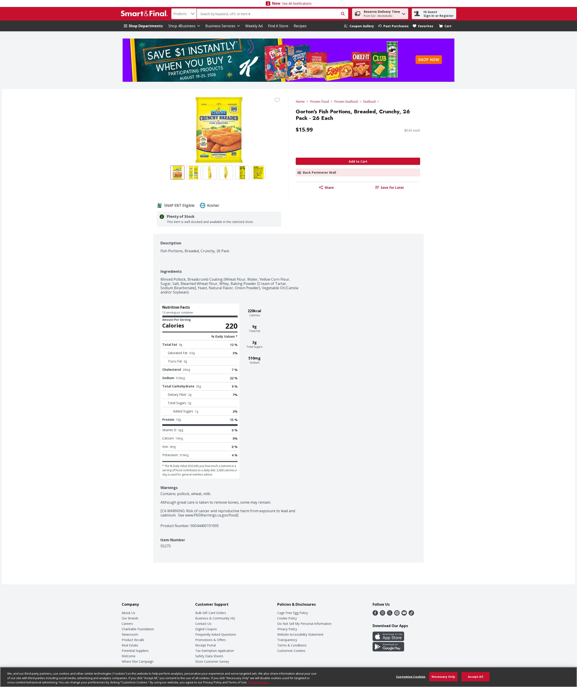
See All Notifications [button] (296, 3)
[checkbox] (277, 100)
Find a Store (278, 25)
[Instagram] (382, 614)
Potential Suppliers (135, 650)
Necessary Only (443, 676)
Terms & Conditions (292, 645)
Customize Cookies (291, 650)
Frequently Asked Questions (215, 634)
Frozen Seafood (346, 101)
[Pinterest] (397, 614)
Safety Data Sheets (209, 656)
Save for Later (392, 187)
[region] (288, 677)
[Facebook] (375, 614)
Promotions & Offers (210, 640)
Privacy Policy (287, 629)
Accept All (475, 676)
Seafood (369, 101)
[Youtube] (404, 614)
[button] (403, 12)
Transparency (287, 640)
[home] (145, 13)
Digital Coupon (206, 629)
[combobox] (184, 13)
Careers (127, 623)
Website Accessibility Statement (300, 634)
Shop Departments (146, 25)
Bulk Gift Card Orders (210, 613)
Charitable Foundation (138, 629)
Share (329, 187)
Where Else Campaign (137, 661)
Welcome (128, 656)
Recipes (300, 25)
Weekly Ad (254, 25)
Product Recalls (133, 640)
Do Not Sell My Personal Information (304, 623)
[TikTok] (411, 614)
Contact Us (203, 623)
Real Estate (130, 645)
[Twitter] (389, 614)
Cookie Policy (287, 618)
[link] (359, 26)
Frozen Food (319, 101)
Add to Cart (358, 161)
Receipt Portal (205, 645)
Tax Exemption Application (214, 650)
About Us (128, 613)
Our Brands (130, 618)
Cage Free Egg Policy (292, 613)
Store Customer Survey (212, 661)
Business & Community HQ (215, 618)
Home (300, 101)
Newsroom (130, 634)
